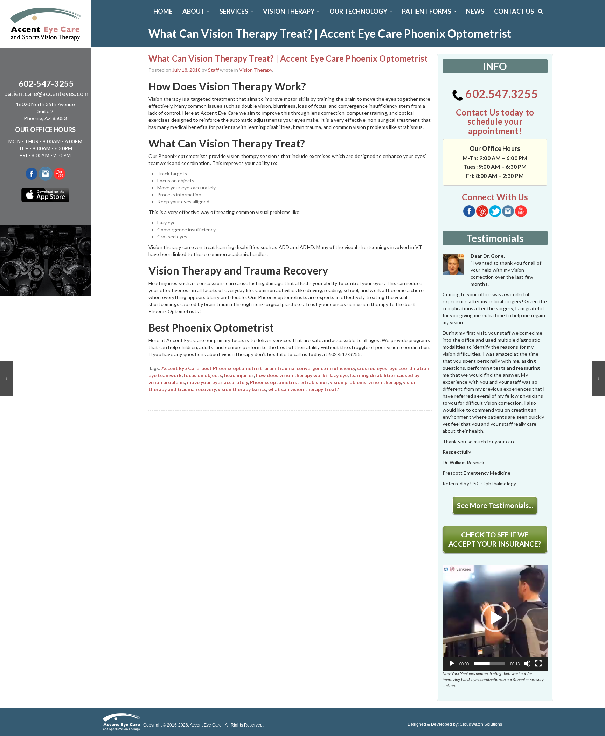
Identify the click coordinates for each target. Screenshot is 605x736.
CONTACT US (514, 11)
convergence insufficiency (326, 368)
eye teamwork (165, 375)
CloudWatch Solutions (481, 724)
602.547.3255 (500, 93)
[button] (495, 618)
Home (163, 11)
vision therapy (384, 382)
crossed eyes (372, 368)
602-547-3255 (46, 83)
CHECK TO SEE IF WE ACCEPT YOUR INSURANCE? (494, 539)
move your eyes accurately (217, 382)
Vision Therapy (255, 70)
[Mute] (527, 663)
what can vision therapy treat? (303, 389)
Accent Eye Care (180, 368)
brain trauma (279, 368)
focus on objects (203, 375)
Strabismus (314, 382)
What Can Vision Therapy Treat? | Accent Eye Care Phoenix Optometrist (288, 58)
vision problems (348, 382)
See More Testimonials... (495, 505)
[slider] (489, 663)
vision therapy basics (242, 389)
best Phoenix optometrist (231, 368)
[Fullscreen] (538, 663)
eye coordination (409, 368)
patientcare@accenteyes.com (46, 93)
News (475, 11)
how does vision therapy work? (291, 375)
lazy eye (338, 375)
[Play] (451, 663)
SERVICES (234, 11)
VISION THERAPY (289, 11)
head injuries (239, 375)
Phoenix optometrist (274, 382)
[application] (495, 618)
